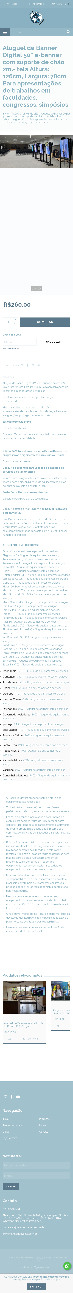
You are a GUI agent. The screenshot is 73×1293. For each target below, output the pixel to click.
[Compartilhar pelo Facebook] (27, 365)
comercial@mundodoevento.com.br (29, 531)
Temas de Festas (12, 1125)
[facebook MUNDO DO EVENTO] (11, 1097)
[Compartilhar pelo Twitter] (33, 365)
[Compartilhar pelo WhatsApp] (21, 365)
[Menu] (5, 32)
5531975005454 (11, 1209)
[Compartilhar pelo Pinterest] (38, 365)
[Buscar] (68, 32)
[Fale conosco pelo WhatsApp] (67, 1266)
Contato (43, 1131)
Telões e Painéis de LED (24, 113)
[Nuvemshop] (36, 1268)
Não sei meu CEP (11, 348)
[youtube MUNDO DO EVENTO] (18, 1097)
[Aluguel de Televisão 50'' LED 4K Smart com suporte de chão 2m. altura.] (58, 1026)
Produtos (44, 1119)
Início (6, 113)
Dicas (6, 1131)
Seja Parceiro (10, 1138)
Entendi (36, 1287)
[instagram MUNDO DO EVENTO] (5, 1097)
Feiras (42, 1125)
